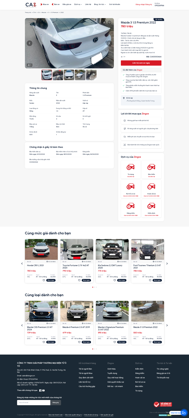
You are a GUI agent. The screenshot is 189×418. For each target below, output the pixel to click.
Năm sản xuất (60, 100)
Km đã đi (52, 275)
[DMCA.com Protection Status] (165, 415)
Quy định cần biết (86, 378)
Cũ (39, 12)
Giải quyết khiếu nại (115, 382)
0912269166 (33, 379)
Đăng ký (56, 402)
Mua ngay (51, 280)
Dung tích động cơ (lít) (63, 108)
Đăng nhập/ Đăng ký (144, 4)
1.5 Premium (54, 12)
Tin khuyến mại (163, 378)
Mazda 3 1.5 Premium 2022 (145, 327)
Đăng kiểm (86, 152)
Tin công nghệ (162, 369)
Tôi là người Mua (85, 373)
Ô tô (34, 12)
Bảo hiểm (139, 386)
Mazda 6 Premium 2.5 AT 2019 (76, 327)
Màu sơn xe (33, 124)
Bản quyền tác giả (107, 415)
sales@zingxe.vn (28, 376)
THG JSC (168, 412)
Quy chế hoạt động (115, 378)
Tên (57, 93)
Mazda (44, 12)
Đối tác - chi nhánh (115, 386)
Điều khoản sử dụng (91, 415)
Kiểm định (139, 369)
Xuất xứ (85, 100)
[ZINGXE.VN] (31, 5)
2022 (62, 12)
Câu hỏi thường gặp (87, 386)
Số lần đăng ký (61, 132)
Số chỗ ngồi (87, 116)
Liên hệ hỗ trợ (84, 382)
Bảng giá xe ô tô (163, 373)
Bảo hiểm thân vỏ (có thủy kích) (66, 152)
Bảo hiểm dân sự (34, 152)
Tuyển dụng (112, 373)
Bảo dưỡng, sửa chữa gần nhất (39, 159)
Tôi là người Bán (85, 369)
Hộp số (85, 108)
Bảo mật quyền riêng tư (73, 415)
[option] (69, 43)
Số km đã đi (33, 132)
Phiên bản (86, 93)
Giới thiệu (111, 369)
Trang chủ (28, 12)
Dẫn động (32, 116)
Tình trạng (86, 124)
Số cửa (58, 116)
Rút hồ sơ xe (140, 382)
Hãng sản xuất (34, 93)
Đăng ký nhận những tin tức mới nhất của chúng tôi (39, 397)
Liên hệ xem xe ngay (141, 63)
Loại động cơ (33, 108)
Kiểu (30, 100)
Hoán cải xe (140, 378)
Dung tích (29, 275)
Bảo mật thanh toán (56, 415)
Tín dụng (138, 391)
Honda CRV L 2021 (35, 265)
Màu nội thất (60, 124)
